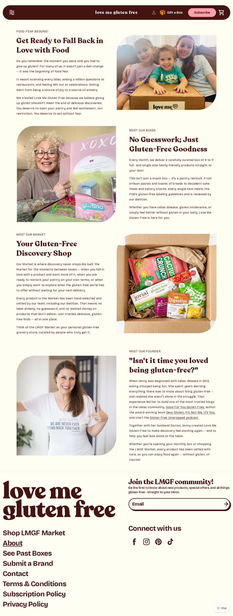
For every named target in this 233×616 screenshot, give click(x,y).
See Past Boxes (27, 553)
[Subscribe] (226, 504)
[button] (12, 12)
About (12, 543)
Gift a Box (175, 13)
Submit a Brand (28, 563)
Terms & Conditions (34, 584)
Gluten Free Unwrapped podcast (174, 417)
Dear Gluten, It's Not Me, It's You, (190, 412)
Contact (15, 574)
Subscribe (202, 13)
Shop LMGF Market (34, 533)
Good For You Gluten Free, (185, 407)
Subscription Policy (34, 594)
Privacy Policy (25, 604)
